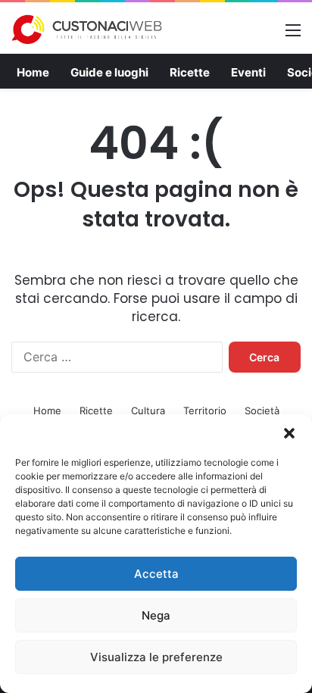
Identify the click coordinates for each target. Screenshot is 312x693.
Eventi (248, 72)
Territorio (204, 410)
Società (262, 410)
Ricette (190, 72)
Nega (156, 615)
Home (33, 72)
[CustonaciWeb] (87, 29)
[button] (289, 433)
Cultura (148, 410)
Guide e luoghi (109, 72)
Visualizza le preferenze (156, 657)
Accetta (156, 574)
